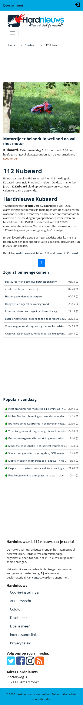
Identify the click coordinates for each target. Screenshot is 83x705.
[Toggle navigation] (13, 33)
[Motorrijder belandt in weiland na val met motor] (41, 107)
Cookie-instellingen (25, 592)
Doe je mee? (20, 626)
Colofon (16, 609)
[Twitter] (11, 663)
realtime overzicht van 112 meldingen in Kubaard (47, 253)
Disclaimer (18, 617)
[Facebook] (20, 663)
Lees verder (10, 158)
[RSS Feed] (39, 663)
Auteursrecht (20, 600)
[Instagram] (30, 663)
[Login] (77, 4)
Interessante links (24, 634)
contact (37, 577)
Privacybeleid (20, 643)
